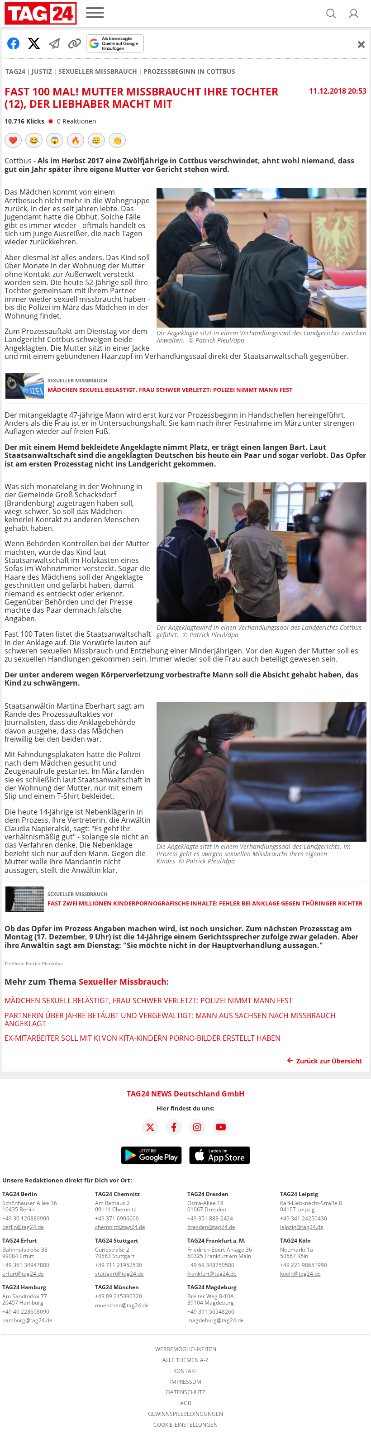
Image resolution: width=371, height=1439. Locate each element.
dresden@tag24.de (211, 1227)
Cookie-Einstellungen (185, 1425)
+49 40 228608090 (25, 1311)
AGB (185, 1403)
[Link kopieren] (75, 43)
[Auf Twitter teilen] (34, 43)
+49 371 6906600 (117, 1218)
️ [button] (13, 140)
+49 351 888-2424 (210, 1218)
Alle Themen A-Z (185, 1360)
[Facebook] (174, 1127)
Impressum (185, 1382)
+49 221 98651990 (303, 1265)
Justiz (42, 71)
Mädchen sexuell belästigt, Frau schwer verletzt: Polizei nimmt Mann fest (170, 389)
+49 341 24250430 (303, 1218)
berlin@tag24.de (23, 1227)
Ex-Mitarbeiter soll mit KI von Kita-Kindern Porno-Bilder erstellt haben (143, 1038)
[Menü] (95, 13)
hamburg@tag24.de (27, 1320)
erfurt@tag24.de (23, 1273)
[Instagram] (197, 1127)
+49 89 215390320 (118, 1296)
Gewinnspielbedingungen (185, 1414)
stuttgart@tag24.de (119, 1273)
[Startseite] (41, 13)
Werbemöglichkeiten (185, 1349)
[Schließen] (361, 44)
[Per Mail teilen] (54, 43)
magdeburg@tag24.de (215, 1320)
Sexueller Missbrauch (97, 71)
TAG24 (15, 71)
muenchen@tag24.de (122, 1305)
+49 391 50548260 (210, 1311)
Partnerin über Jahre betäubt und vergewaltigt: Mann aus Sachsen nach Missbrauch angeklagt (170, 1019)
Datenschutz (185, 1392)
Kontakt (185, 1371)
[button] (354, 13)
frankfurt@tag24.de (212, 1273)
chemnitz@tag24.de (120, 1227)
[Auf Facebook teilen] (14, 43)
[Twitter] (150, 1127)
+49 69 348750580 (210, 1265)
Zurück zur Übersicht (329, 1061)
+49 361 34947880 (25, 1265)
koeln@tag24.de (300, 1273)
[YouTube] (221, 1127)
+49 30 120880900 (25, 1218)
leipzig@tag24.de (301, 1227)
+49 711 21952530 (118, 1265)
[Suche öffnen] (331, 13)
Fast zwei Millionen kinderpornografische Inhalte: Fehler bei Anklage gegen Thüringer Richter (205, 903)
